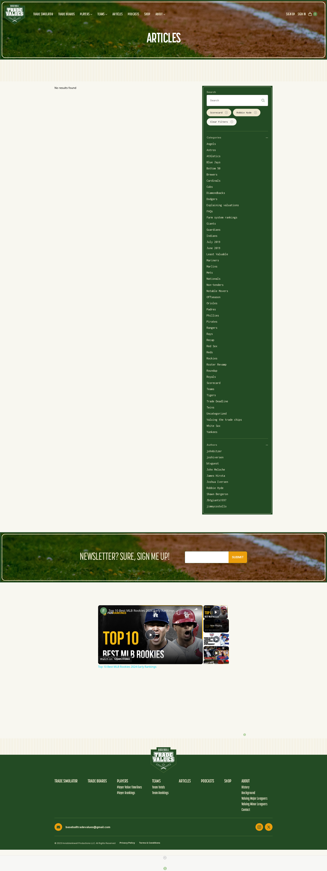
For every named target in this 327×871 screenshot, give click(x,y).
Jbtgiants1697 (217, 500)
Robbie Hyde (244, 112)
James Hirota (216, 475)
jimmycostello (217, 506)
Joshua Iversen (217, 481)
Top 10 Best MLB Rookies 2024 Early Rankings (142, 610)
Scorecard (216, 112)
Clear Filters (219, 121)
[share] (196, 609)
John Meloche (216, 469)
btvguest (213, 463)
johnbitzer (214, 451)
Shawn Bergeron (217, 494)
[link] (103, 610)
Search (211, 92)
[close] (164, 857)
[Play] (216, 639)
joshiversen (215, 457)
